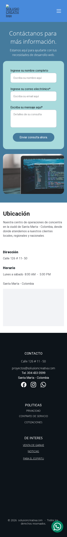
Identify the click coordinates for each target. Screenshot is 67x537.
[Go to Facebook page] (23, 384)
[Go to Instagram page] (33, 384)
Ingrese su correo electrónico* (30, 89)
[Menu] (59, 11)
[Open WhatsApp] (57, 527)
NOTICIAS (33, 451)
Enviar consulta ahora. (34, 137)
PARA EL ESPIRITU (33, 458)
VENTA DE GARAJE (33, 445)
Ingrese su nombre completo (29, 70)
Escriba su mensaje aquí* (26, 107)
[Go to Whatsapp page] (43, 384)
